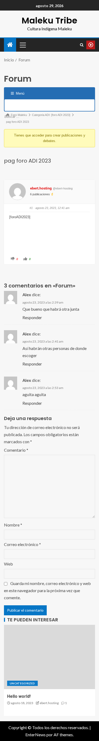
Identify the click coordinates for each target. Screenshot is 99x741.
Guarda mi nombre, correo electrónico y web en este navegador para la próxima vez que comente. (47, 590)
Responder (32, 317)
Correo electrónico (22, 544)
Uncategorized (22, 683)
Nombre (13, 524)
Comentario (16, 449)
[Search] (81, 45)
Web (8, 563)
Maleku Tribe (49, 20)
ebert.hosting (41, 188)
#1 (31, 207)
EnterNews (35, 734)
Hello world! (19, 696)
